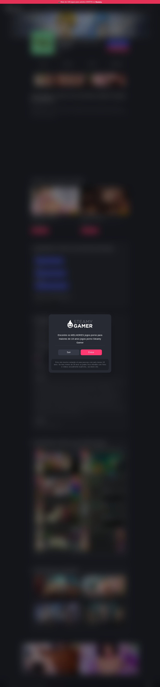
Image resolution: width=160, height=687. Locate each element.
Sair (69, 352)
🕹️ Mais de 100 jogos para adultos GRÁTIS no (80, 2)
